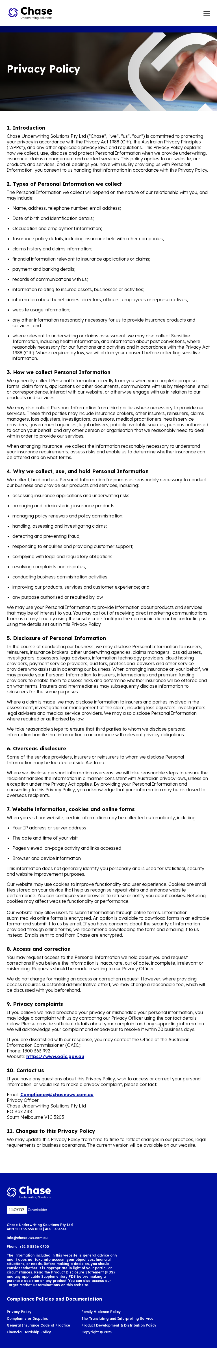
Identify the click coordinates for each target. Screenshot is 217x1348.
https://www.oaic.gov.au (55, 1056)
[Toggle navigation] (206, 13)
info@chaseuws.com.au (27, 1238)
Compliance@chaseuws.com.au (57, 1094)
